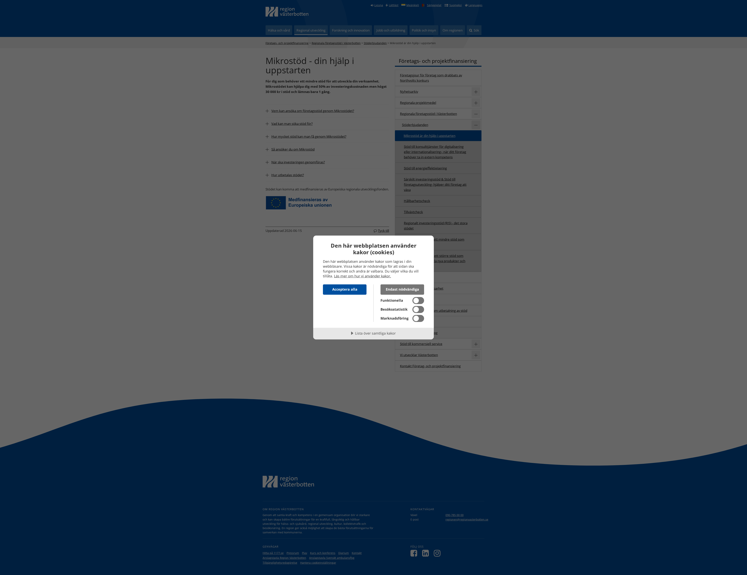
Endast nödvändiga (402, 289)
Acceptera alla (344, 289)
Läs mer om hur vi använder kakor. (362, 276)
